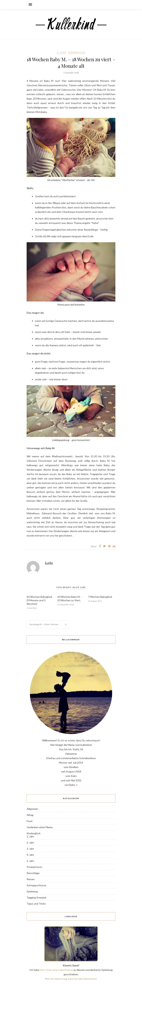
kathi (49, 563)
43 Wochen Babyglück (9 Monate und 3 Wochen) (39, 600)
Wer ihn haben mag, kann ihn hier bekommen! (71, 978)
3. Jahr (30, 848)
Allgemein (32, 808)
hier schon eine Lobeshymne (56, 969)
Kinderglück (76, 52)
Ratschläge (33, 873)
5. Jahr (30, 860)
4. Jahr (30, 854)
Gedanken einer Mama (40, 827)
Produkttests (34, 867)
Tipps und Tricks (36, 903)
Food (29, 821)
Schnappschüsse (36, 885)
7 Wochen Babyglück (100, 596)
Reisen (31, 879)
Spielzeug (32, 891)
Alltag (30, 814)
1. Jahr (61, 52)
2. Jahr (30, 842)
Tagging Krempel (36, 897)
